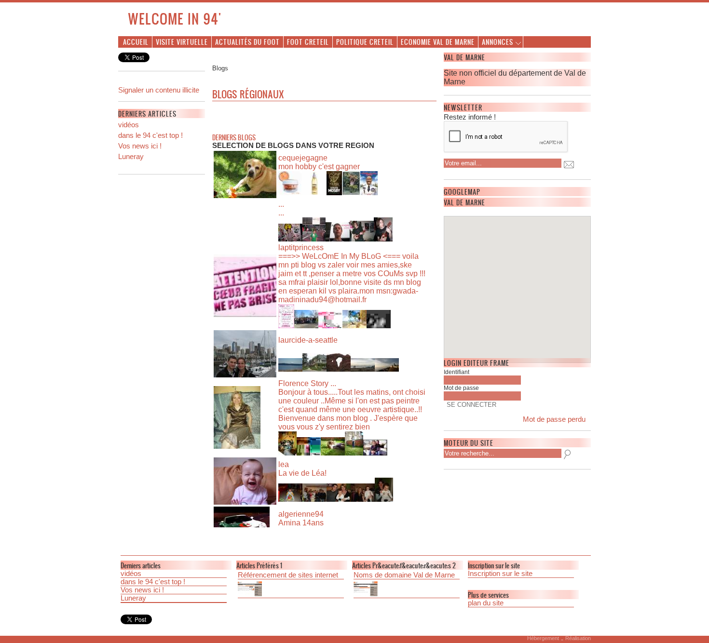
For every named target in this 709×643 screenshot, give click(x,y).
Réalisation (578, 638)
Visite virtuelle (182, 41)
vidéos (128, 125)
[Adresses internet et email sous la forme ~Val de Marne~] (407, 589)
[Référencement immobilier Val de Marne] (291, 589)
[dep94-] (161, 164)
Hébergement (543, 638)
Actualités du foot (247, 41)
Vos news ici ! (140, 146)
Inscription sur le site (500, 573)
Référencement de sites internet (288, 575)
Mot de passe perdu (554, 419)
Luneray (131, 157)
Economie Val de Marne (438, 41)
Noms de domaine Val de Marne (404, 575)
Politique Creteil (365, 41)
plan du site (486, 603)
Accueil (136, 41)
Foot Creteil (308, 41)
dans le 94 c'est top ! (150, 135)
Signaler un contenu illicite (158, 90)
